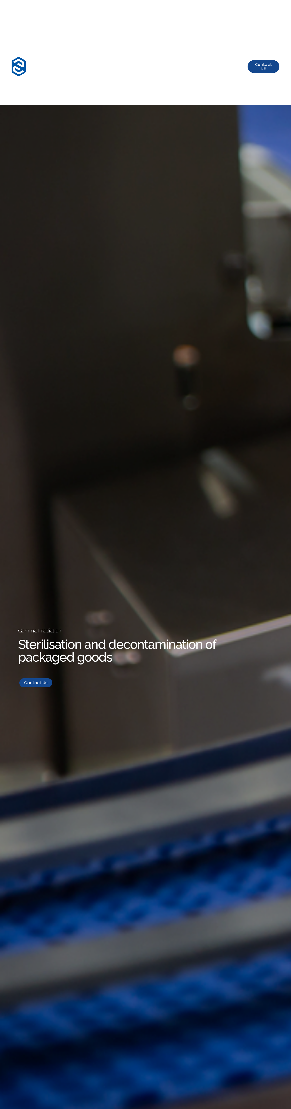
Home (102, 66)
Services (132, 66)
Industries (170, 66)
